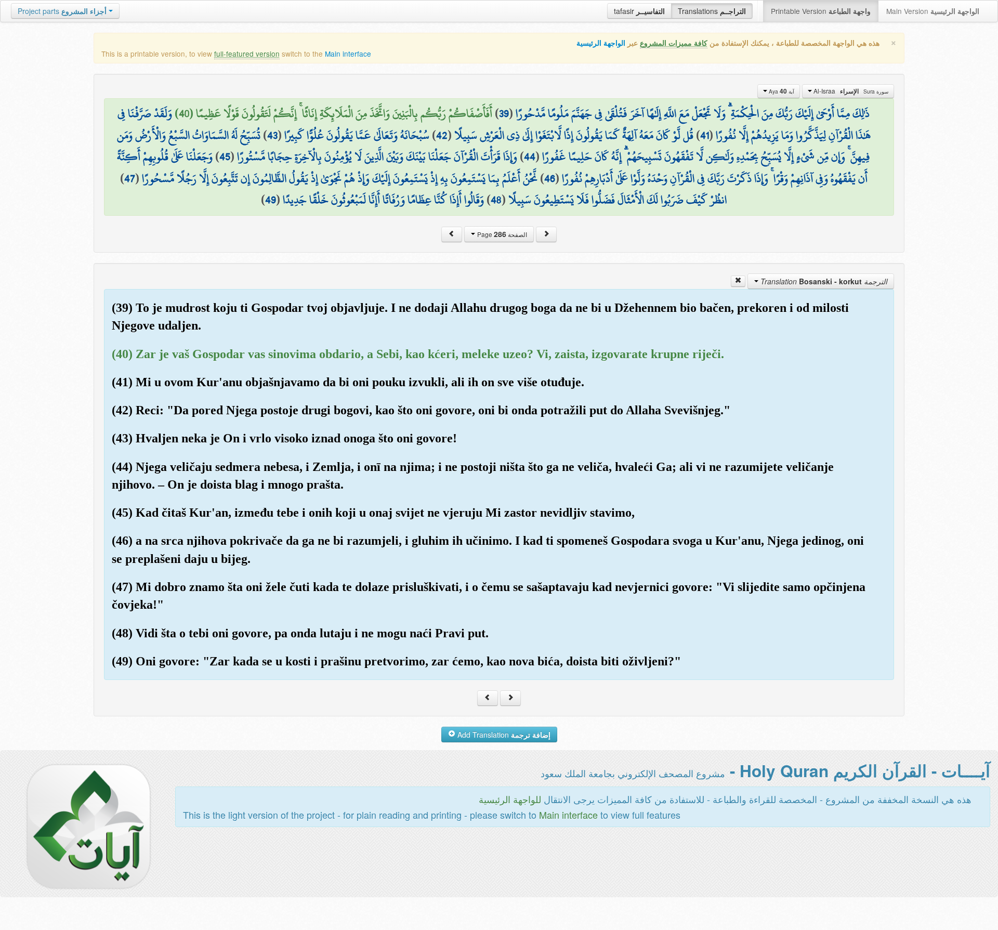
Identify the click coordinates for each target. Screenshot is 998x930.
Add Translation (502, 734)
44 (529, 156)
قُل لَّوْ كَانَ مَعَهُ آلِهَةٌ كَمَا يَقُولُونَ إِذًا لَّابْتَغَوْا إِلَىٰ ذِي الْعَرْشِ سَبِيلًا (573, 135)
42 (442, 135)
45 (224, 156)
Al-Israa (850, 91)
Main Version (932, 11)
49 (270, 199)
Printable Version (821, 11)
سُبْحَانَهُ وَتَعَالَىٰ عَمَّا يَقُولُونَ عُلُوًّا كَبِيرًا (356, 135)
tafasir (639, 11)
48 (496, 199)
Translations (712, 11)
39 (504, 113)
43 (272, 135)
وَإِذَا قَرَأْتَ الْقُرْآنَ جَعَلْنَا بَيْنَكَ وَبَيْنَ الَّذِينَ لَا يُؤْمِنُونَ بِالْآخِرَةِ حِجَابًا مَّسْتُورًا (377, 156)
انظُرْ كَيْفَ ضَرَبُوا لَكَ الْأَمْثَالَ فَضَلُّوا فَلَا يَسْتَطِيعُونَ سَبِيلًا (617, 199)
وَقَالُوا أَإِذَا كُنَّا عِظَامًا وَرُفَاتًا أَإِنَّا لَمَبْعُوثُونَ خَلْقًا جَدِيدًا (383, 199)
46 (549, 178)
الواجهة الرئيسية (600, 43)
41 (704, 135)
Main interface (348, 53)
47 (129, 178)
